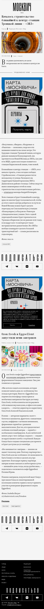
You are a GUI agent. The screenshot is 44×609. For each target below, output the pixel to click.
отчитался (8, 192)
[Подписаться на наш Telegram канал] (7, 266)
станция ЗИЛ (6, 244)
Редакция (27, 564)
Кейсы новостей (8, 343)
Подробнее (31, 325)
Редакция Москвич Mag (17, 29)
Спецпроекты (29, 575)
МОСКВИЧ (22, 8)
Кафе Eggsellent (16, 506)
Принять (12, 325)
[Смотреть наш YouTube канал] (37, 266)
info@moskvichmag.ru (14, 605)
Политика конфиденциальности (32, 571)
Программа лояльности (32, 578)
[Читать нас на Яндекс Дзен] (27, 266)
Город (4, 29)
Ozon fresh (5, 506)
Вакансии (27, 567)
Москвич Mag (12, 602)
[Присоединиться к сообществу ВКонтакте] (17, 266)
